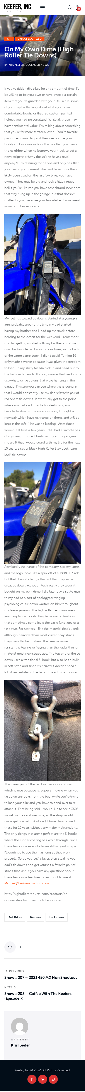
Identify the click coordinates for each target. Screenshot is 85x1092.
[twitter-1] (42, 1079)
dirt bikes (15, 917)
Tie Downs (57, 917)
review (35, 917)
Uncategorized (30, 38)
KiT (9, 38)
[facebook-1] (32, 1079)
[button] (12, 947)
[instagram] (53, 1079)
